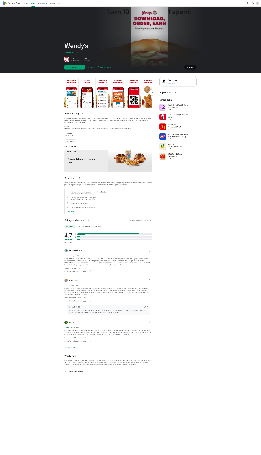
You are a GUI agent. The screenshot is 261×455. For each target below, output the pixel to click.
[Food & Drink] (70, 141)
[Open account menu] (257, 3)
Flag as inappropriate (73, 371)
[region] (93, 59)
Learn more (171, 84)
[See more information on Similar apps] (174, 99)
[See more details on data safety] (71, 211)
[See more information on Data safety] (79, 178)
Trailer (190, 67)
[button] (71, 92)
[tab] (25, 3)
